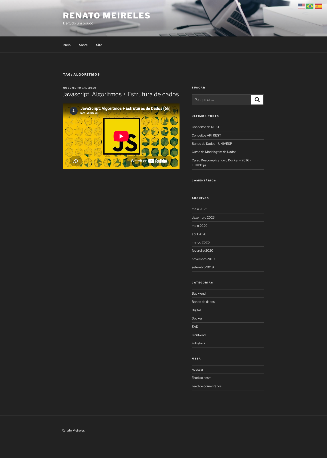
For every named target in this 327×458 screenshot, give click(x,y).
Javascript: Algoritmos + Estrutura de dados (121, 94)
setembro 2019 (203, 267)
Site (99, 45)
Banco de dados (203, 301)
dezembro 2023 (203, 217)
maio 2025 (199, 209)
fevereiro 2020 (202, 250)
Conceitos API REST (206, 135)
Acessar (197, 369)
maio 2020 (200, 225)
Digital (196, 310)
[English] (302, 6)
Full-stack (199, 343)
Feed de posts (201, 378)
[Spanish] (319, 6)
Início (67, 45)
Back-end (199, 293)
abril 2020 (199, 234)
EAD (195, 326)
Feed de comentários (207, 386)
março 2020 (201, 242)
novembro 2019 (203, 259)
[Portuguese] (310, 6)
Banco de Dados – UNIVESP (212, 143)
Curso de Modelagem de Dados (214, 152)
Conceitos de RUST (206, 127)
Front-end (199, 335)
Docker (197, 318)
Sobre (83, 45)
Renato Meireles (107, 15)
